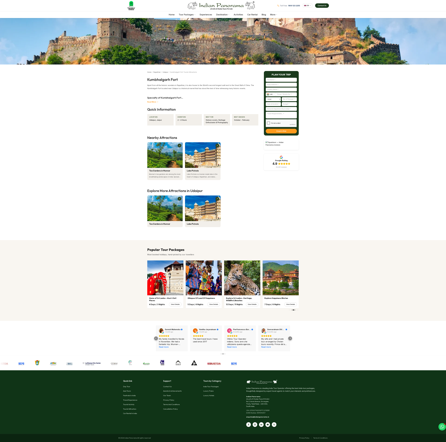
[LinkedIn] (261, 424)
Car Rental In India (130, 413)
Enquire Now (281, 131)
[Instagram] (255, 424)
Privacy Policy (168, 400)
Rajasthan (157, 72)
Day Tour (126, 386)
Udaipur (165, 72)
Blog (264, 14)
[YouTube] (267, 424)
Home (172, 14)
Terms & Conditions (320, 438)
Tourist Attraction (129, 409)
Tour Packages (186, 14)
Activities (238, 14)
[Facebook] (248, 424)
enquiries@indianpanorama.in (257, 417)
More (272, 14)
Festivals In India (129, 395)
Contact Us (322, 6)
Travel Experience (130, 400)
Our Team (167, 395)
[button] (156, 338)
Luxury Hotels (208, 395)
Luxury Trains (208, 391)
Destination (222, 14)
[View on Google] (161, 330)
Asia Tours (127, 391)
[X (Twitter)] (274, 424)
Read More (151, 102)
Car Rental (252, 14)
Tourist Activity (128, 404)
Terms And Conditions (171, 404)
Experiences (206, 14)
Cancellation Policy (170, 409)
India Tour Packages (211, 386)
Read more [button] (198, 347)
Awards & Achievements (172, 391)
